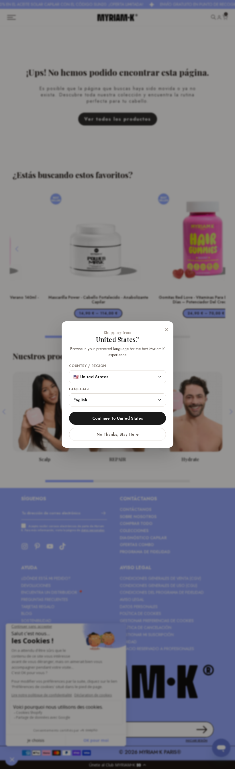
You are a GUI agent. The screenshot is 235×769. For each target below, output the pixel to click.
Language (79, 389)
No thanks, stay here (118, 434)
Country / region (87, 366)
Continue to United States (117, 418)
